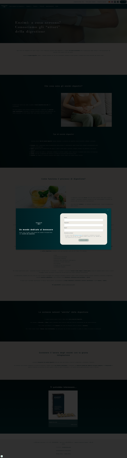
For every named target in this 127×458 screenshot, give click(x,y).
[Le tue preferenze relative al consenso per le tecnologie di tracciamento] (2, 456)
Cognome (66, 222)
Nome (65, 217)
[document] (63, 229)
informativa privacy (78, 235)
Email (65, 227)
